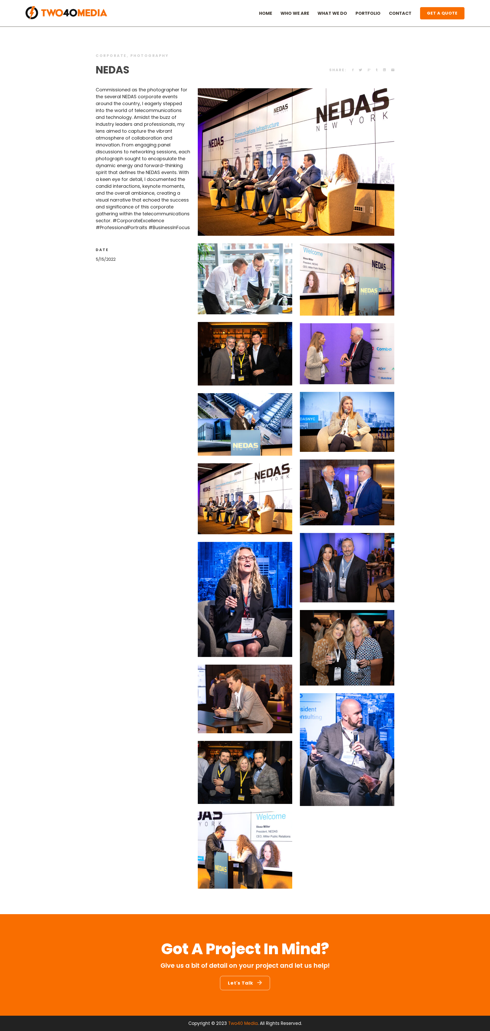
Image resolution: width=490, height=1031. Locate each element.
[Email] (392, 70)
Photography (149, 55)
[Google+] (369, 70)
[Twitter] (360, 70)
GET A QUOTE (442, 13)
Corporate (111, 55)
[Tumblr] (377, 70)
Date (102, 249)
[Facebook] (353, 70)
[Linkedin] (384, 70)
